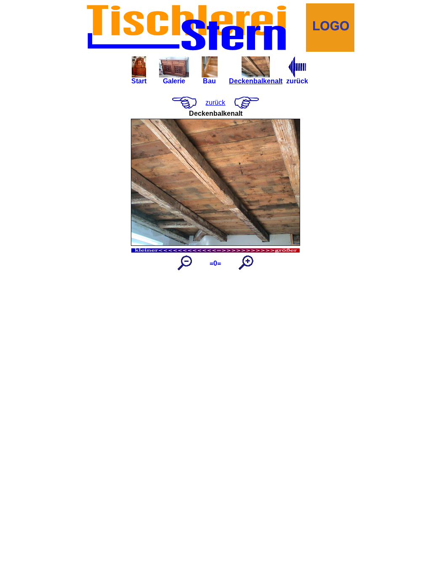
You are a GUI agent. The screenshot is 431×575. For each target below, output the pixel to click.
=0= (215, 263)
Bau (209, 81)
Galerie (174, 81)
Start (138, 81)
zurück (297, 81)
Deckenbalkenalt (255, 81)
